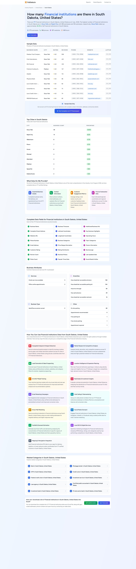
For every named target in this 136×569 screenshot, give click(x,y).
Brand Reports (97, 2)
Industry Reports (29, 7)
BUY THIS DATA (32, 35)
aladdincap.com (92, 74)
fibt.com (90, 59)
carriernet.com (92, 88)
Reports (88, 2)
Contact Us (107, 2)
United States (38, 7)
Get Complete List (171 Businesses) (69, 111)
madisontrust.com (93, 54)
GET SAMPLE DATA (91, 503)
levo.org (90, 84)
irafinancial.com (92, 64)
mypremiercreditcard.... (94, 98)
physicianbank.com (93, 79)
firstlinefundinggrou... (94, 69)
